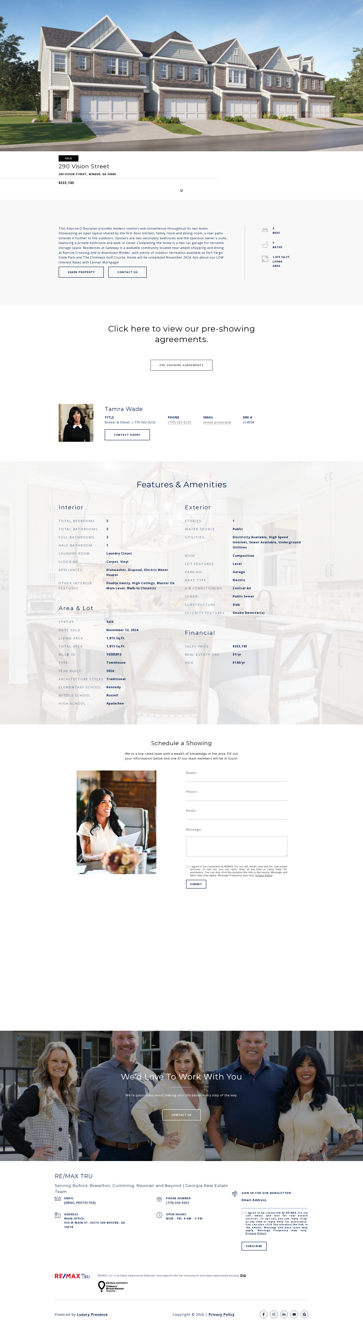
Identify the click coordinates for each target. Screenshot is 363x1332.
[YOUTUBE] (294, 1314)
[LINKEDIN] (284, 1314)
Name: (191, 773)
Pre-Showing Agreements (181, 365)
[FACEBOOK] (263, 1314)
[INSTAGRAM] (274, 1314)
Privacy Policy (263, 875)
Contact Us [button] (127, 272)
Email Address (254, 1200)
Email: (191, 811)
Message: (194, 829)
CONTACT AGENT (127, 434)
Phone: (191, 792)
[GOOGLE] (304, 1314)
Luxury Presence (92, 1314)
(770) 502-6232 (179, 422)
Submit (196, 884)
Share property (81, 272)
